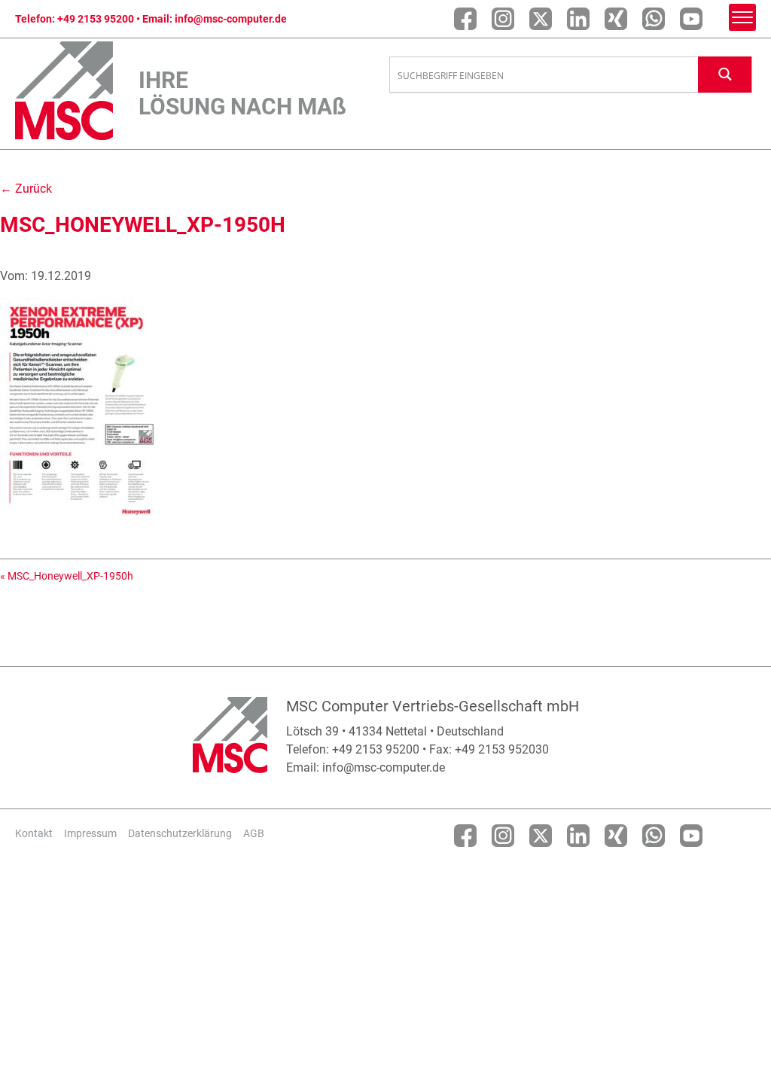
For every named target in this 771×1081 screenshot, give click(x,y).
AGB (253, 833)
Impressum (90, 833)
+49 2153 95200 (95, 19)
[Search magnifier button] (725, 74)
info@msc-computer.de (231, 19)
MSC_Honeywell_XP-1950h (70, 576)
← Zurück (26, 188)
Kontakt (34, 833)
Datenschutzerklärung (180, 833)
